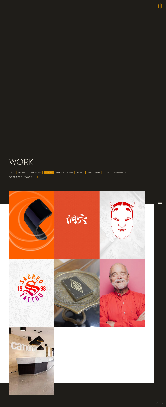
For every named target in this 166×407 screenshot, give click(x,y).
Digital (48, 172)
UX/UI (106, 172)
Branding (36, 172)
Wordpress (119, 172)
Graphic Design (64, 172)
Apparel (22, 172)
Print (80, 172)
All (12, 172)
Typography (93, 172)
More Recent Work (20, 177)
